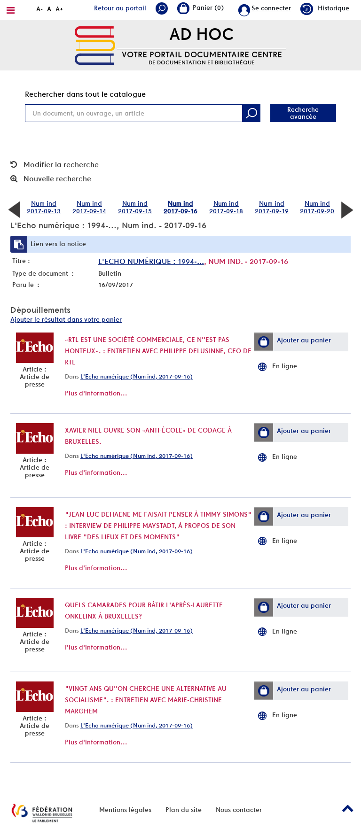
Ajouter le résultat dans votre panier (66, 319)
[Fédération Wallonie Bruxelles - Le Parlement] (42, 813)
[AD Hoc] (95, 44)
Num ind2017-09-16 (180, 207)
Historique (333, 8)
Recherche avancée (303, 113)
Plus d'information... (96, 393)
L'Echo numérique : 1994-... (151, 261)
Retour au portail (120, 8)
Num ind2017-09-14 (89, 207)
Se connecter (271, 8)
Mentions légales (125, 809)
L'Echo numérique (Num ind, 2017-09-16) (136, 376)
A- (39, 9)
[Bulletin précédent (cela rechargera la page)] (14, 209)
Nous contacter (239, 809)
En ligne (284, 366)
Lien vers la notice (58, 244)
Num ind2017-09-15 (135, 207)
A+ (59, 9)
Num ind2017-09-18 (226, 207)
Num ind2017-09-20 (317, 207)
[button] (263, 341)
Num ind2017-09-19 (272, 207)
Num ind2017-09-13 (44, 207)
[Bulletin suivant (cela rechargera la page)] (347, 209)
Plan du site (183, 809)
